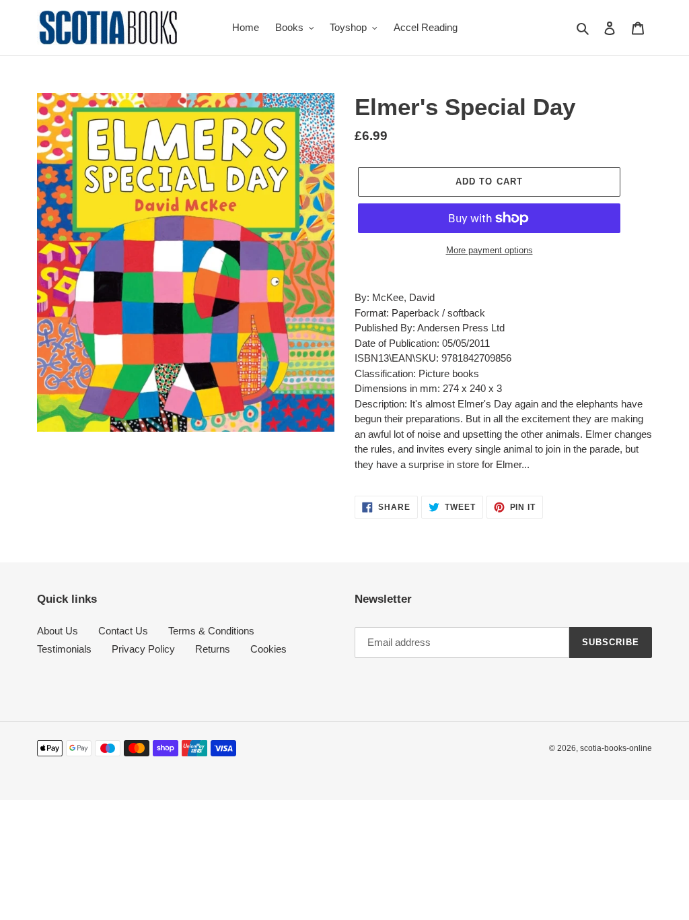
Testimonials (64, 649)
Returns (212, 649)
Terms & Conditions (211, 630)
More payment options (489, 250)
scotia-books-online (616, 748)
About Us (57, 630)
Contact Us (123, 630)
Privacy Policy (143, 649)
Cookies (268, 649)
